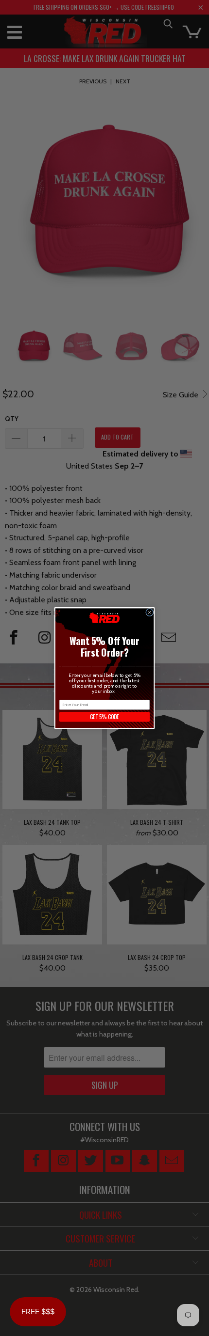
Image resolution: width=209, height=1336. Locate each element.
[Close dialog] (149, 612)
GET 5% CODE (104, 717)
